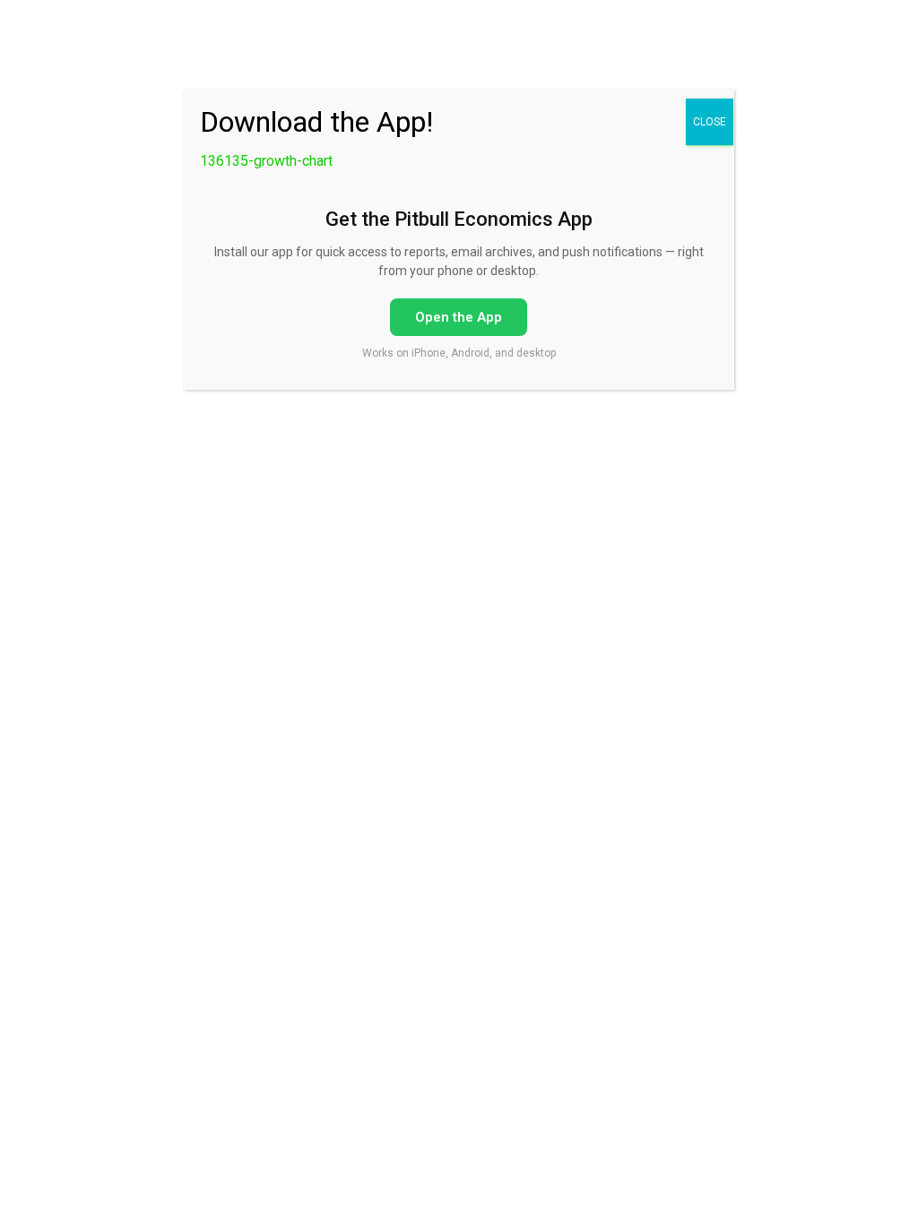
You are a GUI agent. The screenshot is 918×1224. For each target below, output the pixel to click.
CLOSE (709, 122)
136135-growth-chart (266, 160)
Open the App (458, 317)
